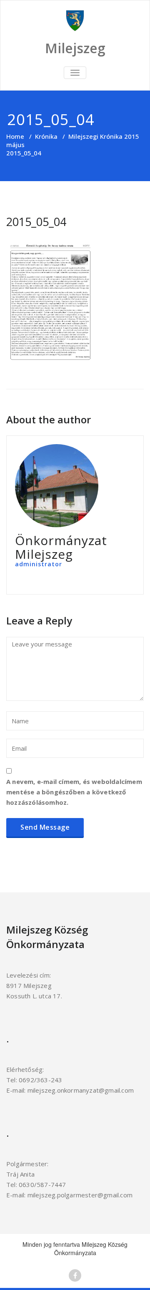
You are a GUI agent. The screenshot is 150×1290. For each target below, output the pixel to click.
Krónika (46, 136)
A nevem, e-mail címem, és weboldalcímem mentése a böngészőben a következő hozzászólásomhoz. (74, 791)
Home (15, 136)
